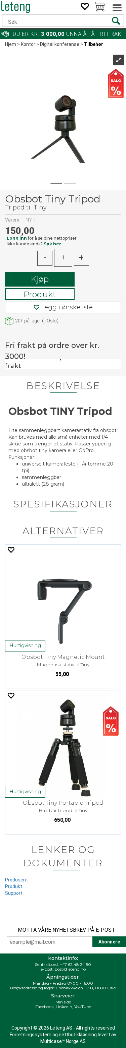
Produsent (16, 879)
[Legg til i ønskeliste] (10, 550)
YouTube (82, 1006)
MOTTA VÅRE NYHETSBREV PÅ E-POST (66, 930)
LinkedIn (64, 1006)
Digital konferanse (59, 44)
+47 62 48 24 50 (75, 964)
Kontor (28, 44)
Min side (63, 1001)
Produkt (40, 294)
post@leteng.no (70, 969)
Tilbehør (93, 44)
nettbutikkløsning (78, 1034)
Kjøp (40, 279)
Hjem (10, 44)
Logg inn (17, 238)
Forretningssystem (30, 1034)
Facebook (44, 1006)
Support (14, 893)
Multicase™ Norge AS (63, 1041)
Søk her (52, 243)
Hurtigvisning (25, 645)
